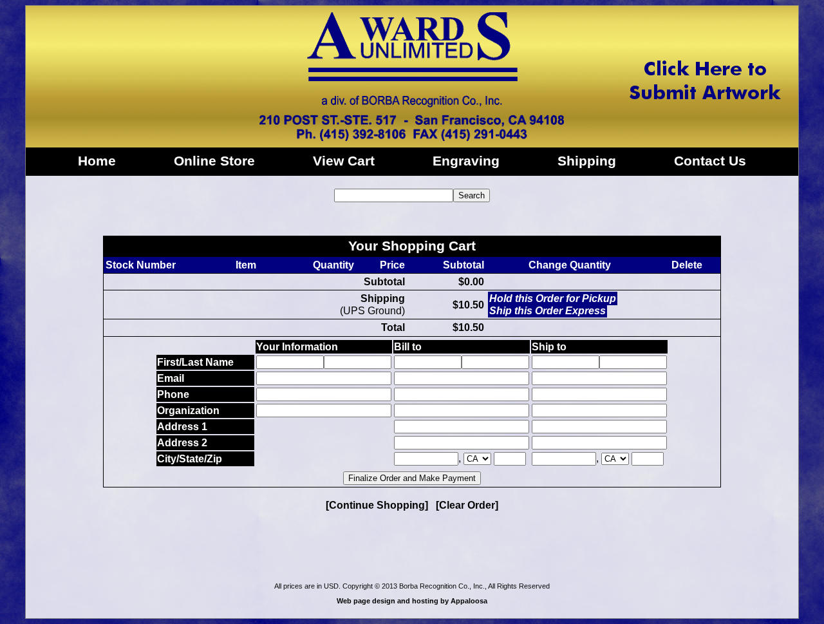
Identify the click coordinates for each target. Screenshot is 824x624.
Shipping (586, 161)
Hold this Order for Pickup (552, 298)
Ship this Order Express (547, 310)
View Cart (344, 161)
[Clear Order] (467, 505)
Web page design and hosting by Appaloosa (412, 601)
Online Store (214, 161)
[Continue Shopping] (377, 505)
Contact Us (710, 161)
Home (97, 161)
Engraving (466, 161)
